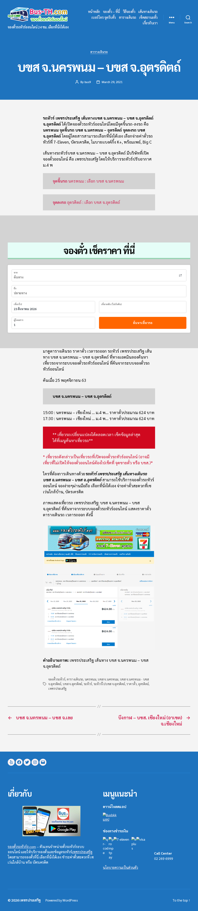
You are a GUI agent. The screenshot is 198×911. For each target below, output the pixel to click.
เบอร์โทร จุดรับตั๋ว (103, 17)
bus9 (87, 82)
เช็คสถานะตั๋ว (148, 17)
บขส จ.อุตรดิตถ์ (72, 684)
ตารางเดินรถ (127, 17)
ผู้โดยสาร (18, 320)
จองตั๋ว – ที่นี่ (111, 11)
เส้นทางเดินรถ (148, 11)
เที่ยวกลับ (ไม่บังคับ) (111, 304)
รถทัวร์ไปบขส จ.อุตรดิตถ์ (109, 684)
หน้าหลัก (94, 11)
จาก (16, 272)
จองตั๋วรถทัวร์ (56, 679)
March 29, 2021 (112, 82)
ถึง (15, 288)
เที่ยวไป (18, 304)
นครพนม (90, 679)
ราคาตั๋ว (131, 684)
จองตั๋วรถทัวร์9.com (22, 846)
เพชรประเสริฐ (57, 688)
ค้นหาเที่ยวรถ (142, 323)
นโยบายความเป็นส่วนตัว (120, 867)
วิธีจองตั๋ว (129, 11)
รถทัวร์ (88, 684)
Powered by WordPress (61, 900)
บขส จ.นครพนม (108, 679)
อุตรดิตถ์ (143, 684)
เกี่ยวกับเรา (150, 23)
